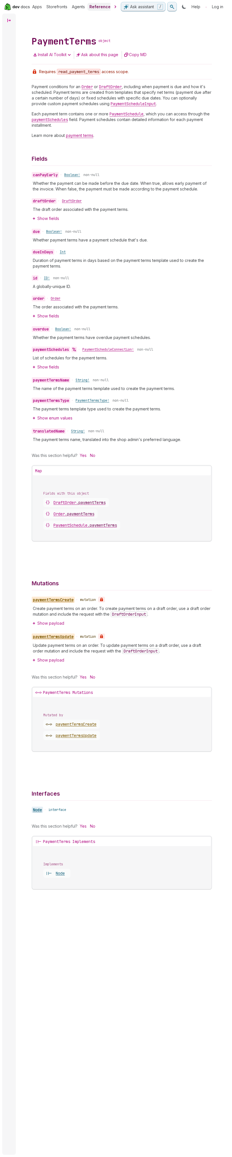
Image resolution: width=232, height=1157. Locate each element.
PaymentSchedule (85, 525)
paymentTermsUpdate (76, 735)
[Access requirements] (101, 599)
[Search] (172, 7)
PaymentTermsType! (92, 400)
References (101, 6)
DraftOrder (72, 201)
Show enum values (54, 418)
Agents (78, 6)
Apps (37, 6)
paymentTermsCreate (76, 724)
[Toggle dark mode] (184, 7)
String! (82, 380)
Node (37, 809)
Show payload (50, 623)
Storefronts (56, 6)
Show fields (48, 218)
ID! (47, 278)
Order (56, 298)
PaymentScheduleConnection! (108, 349)
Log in (217, 6)
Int (63, 252)
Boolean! (72, 175)
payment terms (79, 135)
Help (196, 6)
